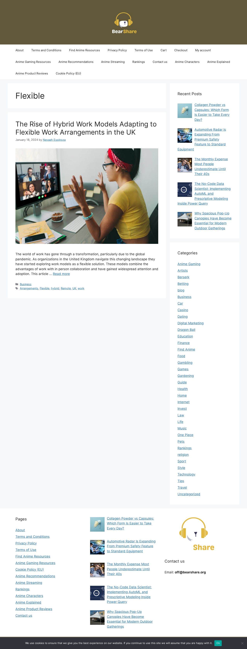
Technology (186, 474)
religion (183, 455)
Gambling (185, 363)
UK (74, 288)
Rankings (138, 62)
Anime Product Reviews (31, 73)
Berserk (183, 277)
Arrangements (29, 288)
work (81, 288)
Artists (183, 270)
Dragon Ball (186, 330)
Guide (182, 382)
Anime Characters (187, 62)
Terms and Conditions (46, 50)
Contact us (160, 62)
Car (180, 303)
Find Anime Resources (84, 50)
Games (183, 369)
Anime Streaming (113, 62)
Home (182, 395)
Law (181, 415)
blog (181, 290)
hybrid (55, 288)
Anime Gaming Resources (33, 62)
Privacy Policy (117, 50)
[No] (242, 643)
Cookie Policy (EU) (68, 73)
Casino (183, 310)
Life (180, 422)
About (19, 50)
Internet (183, 402)
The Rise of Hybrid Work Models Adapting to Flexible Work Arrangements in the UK (86, 128)
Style (181, 468)
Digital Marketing (191, 323)
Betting (183, 284)
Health (183, 389)
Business (25, 284)
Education (185, 336)
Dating (183, 317)
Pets (181, 441)
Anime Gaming (189, 264)
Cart (164, 50)
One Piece (185, 435)
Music (182, 428)
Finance (184, 343)
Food (181, 356)
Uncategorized (189, 494)
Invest (182, 409)
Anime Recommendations (75, 62)
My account (203, 50)
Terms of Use (143, 50)
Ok (218, 643)
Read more (61, 274)
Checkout (180, 50)
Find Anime (186, 349)
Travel (182, 487)
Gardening (186, 376)
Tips (181, 481)
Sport (182, 461)
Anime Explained (218, 62)
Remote (66, 288)
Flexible (44, 288)
